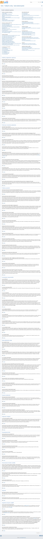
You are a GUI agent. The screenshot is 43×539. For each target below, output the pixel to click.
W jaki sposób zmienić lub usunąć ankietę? (7, 39)
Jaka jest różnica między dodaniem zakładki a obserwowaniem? (30, 37)
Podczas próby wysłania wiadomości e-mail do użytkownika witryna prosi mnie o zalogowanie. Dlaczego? (11, 32)
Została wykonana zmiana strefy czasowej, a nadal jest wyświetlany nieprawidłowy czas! (10, 27)
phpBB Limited (27, 505)
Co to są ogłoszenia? (4, 51)
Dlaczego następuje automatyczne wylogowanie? (8, 20)
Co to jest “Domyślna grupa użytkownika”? (27, 18)
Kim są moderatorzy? (24, 13)
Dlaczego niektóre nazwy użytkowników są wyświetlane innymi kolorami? (31, 17)
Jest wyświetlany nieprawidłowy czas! (7, 26)
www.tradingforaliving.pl (23, 537)
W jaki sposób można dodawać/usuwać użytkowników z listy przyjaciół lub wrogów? (31, 28)
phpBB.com (4, 155)
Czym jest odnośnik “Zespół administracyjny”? (28, 19)
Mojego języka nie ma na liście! (6, 28)
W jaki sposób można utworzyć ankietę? (7, 37)
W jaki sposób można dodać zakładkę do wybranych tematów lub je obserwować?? (31, 39)
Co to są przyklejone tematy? (5, 52)
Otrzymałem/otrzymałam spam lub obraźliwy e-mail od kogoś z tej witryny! (30, 24)
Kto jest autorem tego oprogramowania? (27, 47)
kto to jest (35, 518)
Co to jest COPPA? (4, 13)
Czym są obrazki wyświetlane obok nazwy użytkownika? (9, 29)
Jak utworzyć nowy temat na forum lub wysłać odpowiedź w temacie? (11, 35)
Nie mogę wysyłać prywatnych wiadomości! (27, 22)
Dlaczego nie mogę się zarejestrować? (7, 14)
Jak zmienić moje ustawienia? (6, 23)
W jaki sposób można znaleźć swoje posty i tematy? (28, 34)
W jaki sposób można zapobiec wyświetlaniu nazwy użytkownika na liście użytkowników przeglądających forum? (11, 25)
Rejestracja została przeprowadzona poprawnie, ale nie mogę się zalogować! (10, 16)
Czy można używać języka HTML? (6, 48)
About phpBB (10, 507)
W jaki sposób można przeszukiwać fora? (27, 31)
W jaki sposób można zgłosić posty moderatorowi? (8, 42)
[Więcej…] (41, 6)
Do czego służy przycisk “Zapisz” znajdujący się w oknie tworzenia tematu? (11, 43)
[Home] (4, 2)
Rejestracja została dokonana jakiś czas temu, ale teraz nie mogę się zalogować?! (11, 18)
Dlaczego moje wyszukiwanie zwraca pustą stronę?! (28, 33)
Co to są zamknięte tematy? (5, 53)
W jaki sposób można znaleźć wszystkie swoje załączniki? (29, 44)
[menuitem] (42, 2)
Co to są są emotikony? (5, 49)
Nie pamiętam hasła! (4, 19)
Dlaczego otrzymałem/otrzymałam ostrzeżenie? (8, 41)
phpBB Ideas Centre (7, 512)
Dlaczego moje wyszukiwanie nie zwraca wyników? (28, 32)
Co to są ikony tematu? (5, 54)
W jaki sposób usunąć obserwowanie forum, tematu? (29, 40)
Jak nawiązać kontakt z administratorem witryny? (28, 50)
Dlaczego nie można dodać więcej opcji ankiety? (8, 38)
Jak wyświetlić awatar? (5, 30)
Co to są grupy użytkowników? (26, 14)
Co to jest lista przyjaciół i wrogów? (26, 27)
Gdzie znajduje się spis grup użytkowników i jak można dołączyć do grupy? (30, 16)
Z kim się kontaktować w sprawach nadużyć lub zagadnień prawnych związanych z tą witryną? (31, 49)
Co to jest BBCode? (4, 47)
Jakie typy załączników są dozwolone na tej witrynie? (28, 43)
